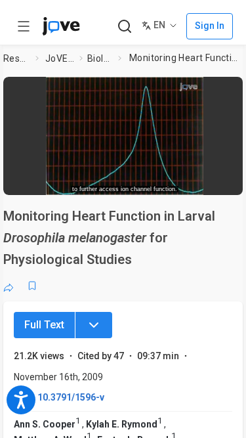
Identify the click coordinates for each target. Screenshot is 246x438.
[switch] (141, 180)
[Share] (8, 285)
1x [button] (199, 180)
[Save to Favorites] (32, 285)
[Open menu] (23, 26)
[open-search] (124, 26)
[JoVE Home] (61, 26)
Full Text (44, 324)
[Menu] (93, 325)
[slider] (76, 181)
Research (16, 58)
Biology (100, 58)
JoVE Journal (59, 58)
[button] (234, 89)
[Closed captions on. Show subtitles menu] (223, 180)
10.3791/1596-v (70, 397)
